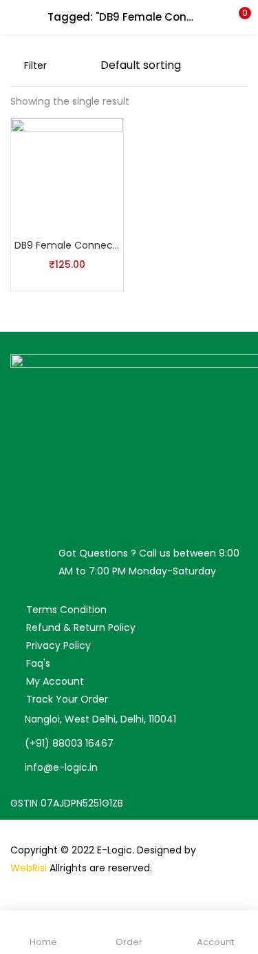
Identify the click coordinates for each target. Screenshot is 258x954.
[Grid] (61, 65)
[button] (237, 17)
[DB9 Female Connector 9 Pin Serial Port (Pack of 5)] (67, 173)
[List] (83, 65)
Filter (35, 65)
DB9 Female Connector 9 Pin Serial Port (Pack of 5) (67, 245)
